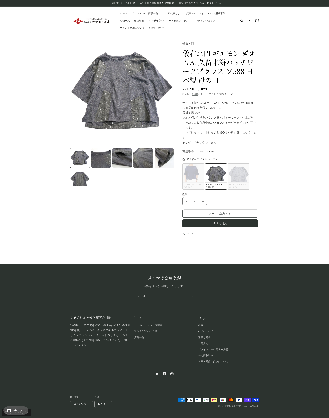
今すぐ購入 (220, 223)
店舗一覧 (139, 337)
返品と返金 (204, 337)
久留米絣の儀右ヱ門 (232, 406)
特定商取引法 (205, 355)
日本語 (101, 404)
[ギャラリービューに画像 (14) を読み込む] (122, 158)
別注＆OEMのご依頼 (145, 331)
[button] (137, 13)
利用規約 (203, 343)
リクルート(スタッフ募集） (149, 325)
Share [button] (189, 233)
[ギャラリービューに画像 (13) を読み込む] (101, 158)
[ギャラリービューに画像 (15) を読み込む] (143, 158)
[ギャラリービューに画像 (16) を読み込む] (164, 158)
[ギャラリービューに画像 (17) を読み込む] (80, 179)
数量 (184, 194)
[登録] (191, 296)
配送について (205, 331)
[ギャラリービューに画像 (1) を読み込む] (80, 158)
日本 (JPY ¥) (80, 404)
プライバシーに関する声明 (213, 349)
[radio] (193, 176)
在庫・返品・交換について (213, 361)
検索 (200, 325)
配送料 (195, 94)
